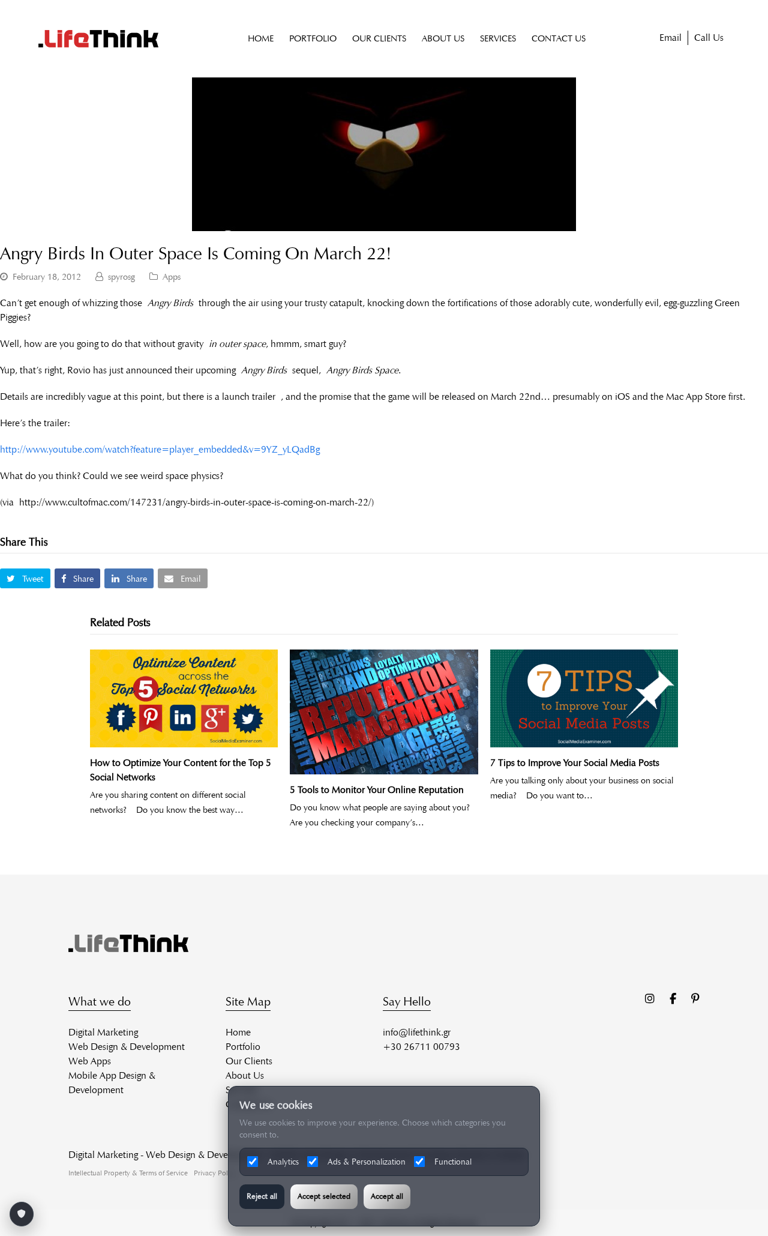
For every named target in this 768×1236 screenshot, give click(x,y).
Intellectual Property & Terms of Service (128, 1172)
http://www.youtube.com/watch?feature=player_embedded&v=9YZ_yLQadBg (160, 449)
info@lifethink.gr (417, 1032)
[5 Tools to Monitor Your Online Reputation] (384, 712)
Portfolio (243, 1046)
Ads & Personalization (367, 1162)
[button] (25, 578)
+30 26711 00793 (421, 1046)
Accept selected (324, 1196)
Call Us (709, 37)
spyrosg (121, 276)
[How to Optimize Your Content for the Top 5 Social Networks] (184, 698)
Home (238, 1032)
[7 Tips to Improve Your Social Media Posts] (584, 698)
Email (670, 37)
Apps (172, 276)
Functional (453, 1162)
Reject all (262, 1196)
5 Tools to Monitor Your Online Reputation (377, 789)
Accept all (387, 1196)
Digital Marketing (103, 1032)
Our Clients (249, 1061)
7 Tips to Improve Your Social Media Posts (574, 762)
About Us (245, 1075)
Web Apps (89, 1061)
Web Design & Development (126, 1046)
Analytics (283, 1162)
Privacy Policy (215, 1172)
